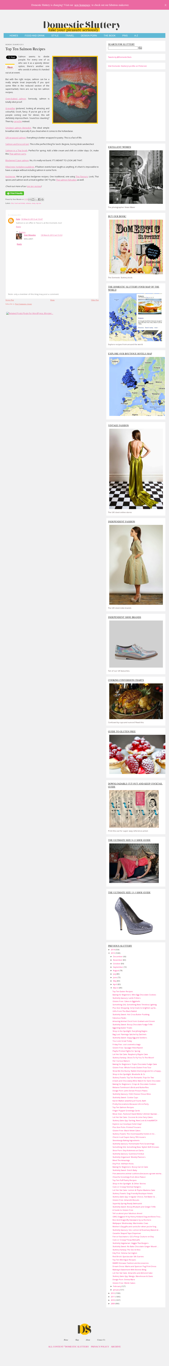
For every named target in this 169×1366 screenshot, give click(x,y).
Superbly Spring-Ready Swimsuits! (127, 1203)
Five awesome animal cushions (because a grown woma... (138, 1173)
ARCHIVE (116, 1347)
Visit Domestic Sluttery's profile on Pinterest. (127, 66)
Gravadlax (10, 108)
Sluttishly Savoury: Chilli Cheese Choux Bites (132, 1094)
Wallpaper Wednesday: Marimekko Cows (130, 1223)
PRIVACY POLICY (100, 1347)
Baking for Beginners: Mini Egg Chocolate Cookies (134, 994)
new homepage (82, 5)
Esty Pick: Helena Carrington (125, 1253)
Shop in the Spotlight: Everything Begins (130, 1031)
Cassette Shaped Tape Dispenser (127, 1233)
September (118, 967)
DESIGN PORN (89, 35)
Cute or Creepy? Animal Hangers (127, 1187)
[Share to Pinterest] (42, 199)
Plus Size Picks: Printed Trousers (127, 1127)
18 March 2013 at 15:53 (51, 235)
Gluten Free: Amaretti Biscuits (126, 1200)
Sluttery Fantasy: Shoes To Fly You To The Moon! (133, 1057)
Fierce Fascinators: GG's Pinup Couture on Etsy (133, 1236)
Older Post (95, 300)
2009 (113, 1303)
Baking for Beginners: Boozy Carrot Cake (130, 1167)
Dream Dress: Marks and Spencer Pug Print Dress (134, 1266)
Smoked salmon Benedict (18, 127)
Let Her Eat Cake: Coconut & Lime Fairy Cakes (133, 1117)
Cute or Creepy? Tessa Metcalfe (126, 1240)
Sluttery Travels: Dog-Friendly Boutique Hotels (133, 1193)
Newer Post (9, 300)
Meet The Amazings (121, 1160)
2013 (113, 953)
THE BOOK (110, 35)
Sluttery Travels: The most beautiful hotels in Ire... (134, 1134)
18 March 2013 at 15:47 (32, 219)
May (115, 981)
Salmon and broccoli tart (17, 144)
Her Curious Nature (121, 1061)
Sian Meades (30, 235)
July (115, 974)
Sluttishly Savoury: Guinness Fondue (128, 1153)
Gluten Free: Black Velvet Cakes (126, 1130)
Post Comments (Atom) (23, 304)
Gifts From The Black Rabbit (125, 1011)
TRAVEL (69, 35)
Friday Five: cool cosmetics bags (126, 1044)
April (115, 984)
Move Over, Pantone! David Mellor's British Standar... (136, 1114)
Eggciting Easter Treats (122, 1028)
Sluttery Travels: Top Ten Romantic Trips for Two (133, 1077)
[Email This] (30, 199)
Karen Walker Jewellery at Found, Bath (129, 1100)
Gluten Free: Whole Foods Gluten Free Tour (132, 1067)
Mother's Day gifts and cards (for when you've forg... (135, 1226)
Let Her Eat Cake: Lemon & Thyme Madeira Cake (134, 1190)
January (116, 1289)
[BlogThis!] (33, 199)
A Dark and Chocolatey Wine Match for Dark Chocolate (136, 1081)
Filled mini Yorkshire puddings (19, 166)
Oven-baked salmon (15, 98)
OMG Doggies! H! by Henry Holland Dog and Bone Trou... (137, 1216)
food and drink (20, 203)
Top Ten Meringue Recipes (124, 1259)
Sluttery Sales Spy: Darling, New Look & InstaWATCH (135, 1120)
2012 (113, 1293)
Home (52, 300)
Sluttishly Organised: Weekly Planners (129, 1157)
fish (12, 203)
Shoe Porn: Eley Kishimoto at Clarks (128, 1150)
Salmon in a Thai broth (16, 150)
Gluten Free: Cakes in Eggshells (126, 1001)
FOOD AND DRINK (35, 35)
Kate (18, 219)
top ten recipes (34, 186)
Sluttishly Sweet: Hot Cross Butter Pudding (131, 1014)
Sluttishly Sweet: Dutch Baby (125, 1170)
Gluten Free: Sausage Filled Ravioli (128, 1047)
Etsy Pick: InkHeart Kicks (123, 1163)
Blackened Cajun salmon (17, 160)
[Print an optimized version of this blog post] (14, 195)
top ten (38, 203)
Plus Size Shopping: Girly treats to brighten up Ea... (135, 1008)
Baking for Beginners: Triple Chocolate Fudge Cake (135, 1064)
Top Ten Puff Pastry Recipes (124, 1180)
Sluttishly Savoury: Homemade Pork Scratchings (133, 1143)
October (117, 963)
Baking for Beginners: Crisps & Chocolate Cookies (134, 1084)
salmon (28, 203)
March (116, 988)
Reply (18, 226)
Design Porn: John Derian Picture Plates (130, 1090)
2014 (113, 949)
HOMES (14, 35)
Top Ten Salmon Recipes (25, 48)
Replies (22, 232)
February (117, 1286)
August (116, 970)
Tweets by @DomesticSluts (119, 57)
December (118, 956)
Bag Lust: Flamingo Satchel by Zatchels (129, 1034)
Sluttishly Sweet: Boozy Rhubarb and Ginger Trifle (134, 1206)
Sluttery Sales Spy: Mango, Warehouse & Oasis (133, 1276)
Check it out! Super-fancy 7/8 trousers (129, 1137)
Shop (77, 1340)
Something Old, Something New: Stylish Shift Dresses (136, 1147)
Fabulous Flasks (119, 1018)
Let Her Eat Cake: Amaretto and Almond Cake (132, 1273)
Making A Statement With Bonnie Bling (129, 1269)
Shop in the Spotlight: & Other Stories (129, 1183)
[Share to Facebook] (39, 199)
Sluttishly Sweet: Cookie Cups (125, 1097)
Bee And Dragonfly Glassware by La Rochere (132, 1220)
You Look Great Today (122, 1041)
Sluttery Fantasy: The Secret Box (126, 1249)
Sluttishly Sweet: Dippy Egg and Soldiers (130, 1037)
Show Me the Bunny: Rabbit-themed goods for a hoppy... (137, 1071)
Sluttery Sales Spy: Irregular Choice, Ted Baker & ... (135, 1196)
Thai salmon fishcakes (66, 179)
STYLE (55, 35)
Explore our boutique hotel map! (127, 1124)
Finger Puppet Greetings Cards (126, 1110)
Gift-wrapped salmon (15, 137)
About (88, 1340)
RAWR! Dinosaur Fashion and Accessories (131, 1263)
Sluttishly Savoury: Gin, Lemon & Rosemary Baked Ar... (136, 1230)
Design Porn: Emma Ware (124, 1279)
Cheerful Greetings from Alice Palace (129, 1177)
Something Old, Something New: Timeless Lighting (135, 1004)
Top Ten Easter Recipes (123, 991)
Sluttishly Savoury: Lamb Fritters (126, 998)
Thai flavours (82, 176)
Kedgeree (10, 176)
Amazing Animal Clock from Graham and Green (134, 1021)
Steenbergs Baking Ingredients (126, 1140)
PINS (125, 35)
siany (33, 203)
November (118, 960)
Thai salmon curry (17, 153)
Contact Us (101, 1340)
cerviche (18, 121)
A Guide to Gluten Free (123, 1210)
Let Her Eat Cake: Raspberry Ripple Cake (130, 1054)
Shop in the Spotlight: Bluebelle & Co (129, 1074)
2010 (113, 1300)
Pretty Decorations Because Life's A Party (131, 1104)
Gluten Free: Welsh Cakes (124, 1283)
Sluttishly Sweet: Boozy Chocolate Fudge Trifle (132, 1024)
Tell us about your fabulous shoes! (127, 1213)
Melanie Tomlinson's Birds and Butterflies (131, 1087)
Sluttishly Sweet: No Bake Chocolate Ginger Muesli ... (136, 1246)
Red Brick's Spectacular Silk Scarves (128, 1256)
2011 (113, 1296)
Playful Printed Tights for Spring (126, 1051)
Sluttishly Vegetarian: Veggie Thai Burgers (130, 1243)
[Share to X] (36, 199)
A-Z (136, 35)
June (115, 977)
